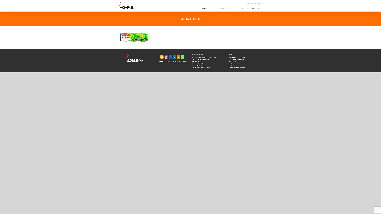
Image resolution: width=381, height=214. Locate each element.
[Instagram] (166, 57)
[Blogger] (178, 57)
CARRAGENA (170, 62)
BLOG (184, 62)
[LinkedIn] (174, 57)
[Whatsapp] (182, 57)
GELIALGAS (178, 62)
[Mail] (162, 57)
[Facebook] (170, 57)
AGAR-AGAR (162, 62)
